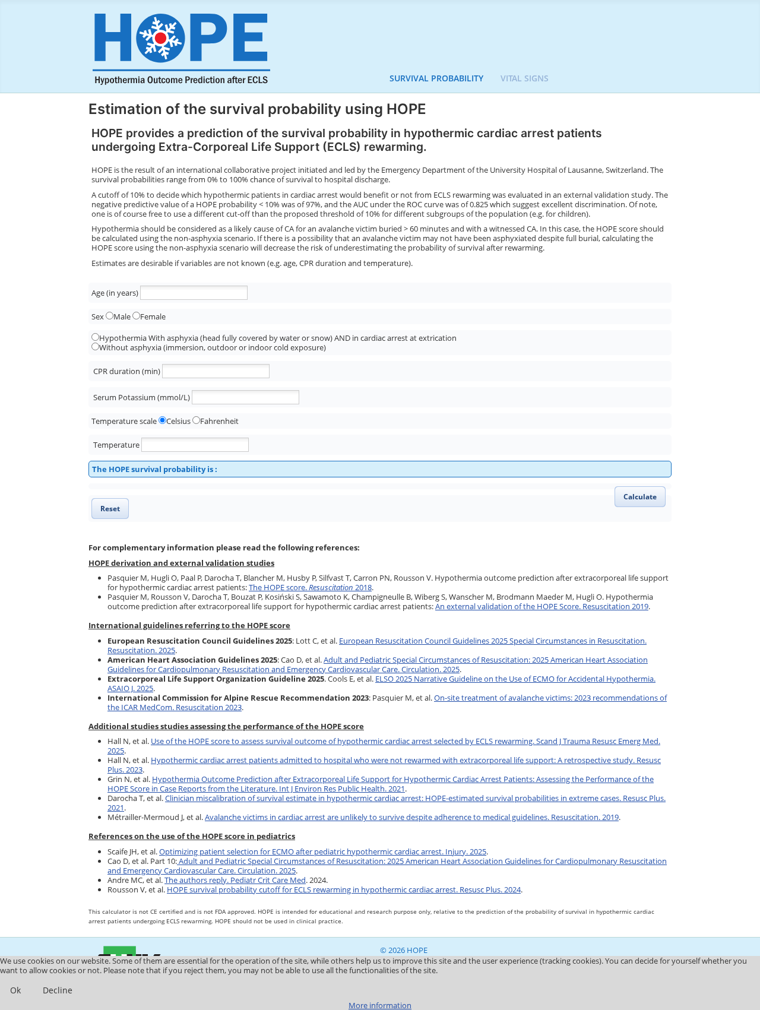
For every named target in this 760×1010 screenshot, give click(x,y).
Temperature (116, 444)
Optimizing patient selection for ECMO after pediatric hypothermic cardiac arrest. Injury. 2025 (322, 851)
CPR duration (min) (126, 371)
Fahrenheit (219, 421)
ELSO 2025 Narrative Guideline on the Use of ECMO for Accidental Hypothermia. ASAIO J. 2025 (381, 683)
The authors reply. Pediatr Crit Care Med (235, 880)
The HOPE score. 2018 (310, 587)
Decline (57, 990)
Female (153, 316)
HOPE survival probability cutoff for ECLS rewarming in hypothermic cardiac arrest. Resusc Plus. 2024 (344, 889)
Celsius (178, 421)
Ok (15, 990)
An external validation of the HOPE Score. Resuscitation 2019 (541, 606)
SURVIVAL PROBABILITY (436, 78)
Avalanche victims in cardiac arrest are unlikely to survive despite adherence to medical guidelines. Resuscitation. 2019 (412, 817)
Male (122, 316)
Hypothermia (123, 338)
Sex (97, 316)
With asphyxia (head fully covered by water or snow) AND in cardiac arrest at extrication (302, 338)
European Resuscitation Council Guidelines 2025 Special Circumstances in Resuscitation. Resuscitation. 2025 (377, 645)
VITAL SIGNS (525, 78)
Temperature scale (124, 421)
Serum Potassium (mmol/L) (141, 397)
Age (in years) (114, 292)
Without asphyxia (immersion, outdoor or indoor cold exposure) (212, 347)
